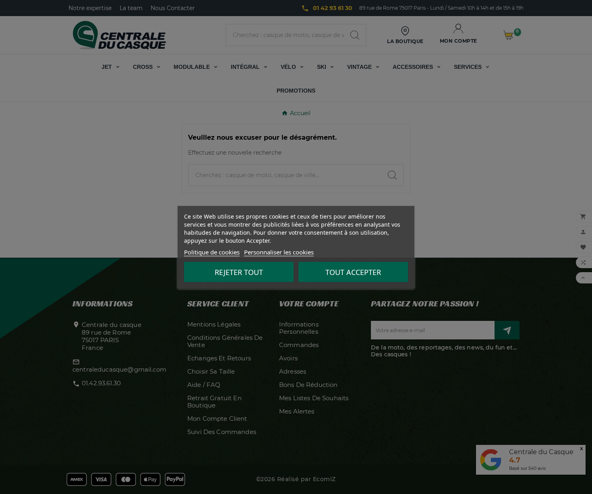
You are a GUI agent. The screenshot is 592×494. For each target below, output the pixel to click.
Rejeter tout (239, 272)
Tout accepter (353, 272)
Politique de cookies (212, 252)
